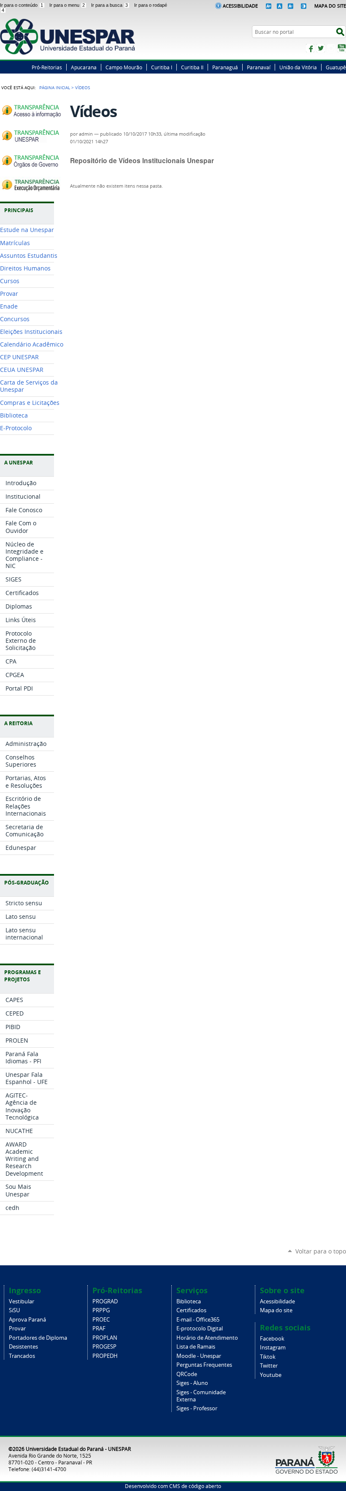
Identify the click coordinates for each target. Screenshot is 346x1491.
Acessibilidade (240, 6)
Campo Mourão (123, 67)
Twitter (320, 48)
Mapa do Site (330, 6)
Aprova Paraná (27, 1319)
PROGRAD (105, 1301)
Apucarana (84, 67)
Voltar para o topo (320, 1251)
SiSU (14, 1310)
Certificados (191, 1310)
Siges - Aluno (192, 1383)
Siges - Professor (196, 1408)
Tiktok (268, 1356)
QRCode (186, 1374)
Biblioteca (188, 1301)
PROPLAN (104, 1337)
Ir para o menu (67, 5)
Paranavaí (258, 67)
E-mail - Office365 (197, 1319)
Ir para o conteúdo (21, 5)
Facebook (310, 48)
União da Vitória (298, 67)
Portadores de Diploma (38, 1337)
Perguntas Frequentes (204, 1364)
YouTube (342, 48)
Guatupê (336, 67)
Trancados (22, 1356)
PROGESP (104, 1346)
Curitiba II (192, 67)
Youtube (270, 1375)
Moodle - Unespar (198, 1356)
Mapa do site (276, 1310)
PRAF (98, 1328)
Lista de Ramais (195, 1346)
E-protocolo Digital (199, 1328)
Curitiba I (161, 67)
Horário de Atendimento (207, 1337)
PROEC (101, 1319)
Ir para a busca (109, 5)
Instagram (331, 48)
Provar (17, 1328)
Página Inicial (54, 87)
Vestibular (21, 1301)
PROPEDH (105, 1356)
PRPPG (101, 1310)
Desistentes (23, 1346)
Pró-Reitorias (47, 67)
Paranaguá (225, 67)
